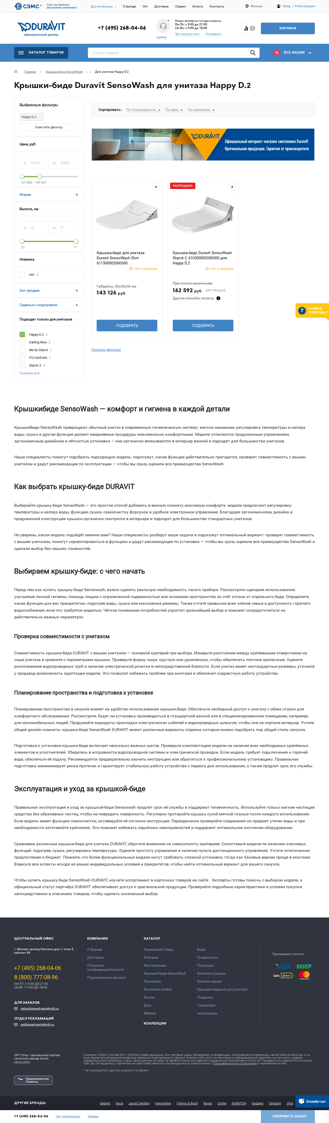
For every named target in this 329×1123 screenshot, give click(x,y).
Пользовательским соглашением (235, 1063)
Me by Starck (38, 350)
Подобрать (127, 325)
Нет (32, 275)
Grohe (221, 1103)
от (25, 163)
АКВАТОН (239, 1103)
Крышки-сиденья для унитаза (222, 989)
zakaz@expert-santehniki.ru (40, 1008)
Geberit (105, 1103)
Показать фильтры (106, 349)
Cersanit (275, 1103)
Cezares (257, 1103)
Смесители (206, 1005)
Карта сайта (22, 1062)
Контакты (217, 6)
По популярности (141, 110)
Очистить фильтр (48, 127)
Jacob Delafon (139, 1103)
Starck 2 (35, 365)
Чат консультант (187, 34)
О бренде (129, 6)
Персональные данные (106, 977)
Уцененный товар (158, 949)
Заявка (93, 1116)
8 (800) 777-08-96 (36, 977)
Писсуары (205, 965)
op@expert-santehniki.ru (37, 1024)
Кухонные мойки (158, 989)
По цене (171, 110)
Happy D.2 (36, 334)
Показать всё (30, 373)
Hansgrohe (163, 1103)
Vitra (289, 1103)
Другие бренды (102, 6)
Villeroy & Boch (187, 1103)
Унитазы (151, 957)
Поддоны (205, 997)
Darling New (38, 342)
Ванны (149, 997)
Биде (201, 949)
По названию (199, 110)
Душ (147, 1005)
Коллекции (155, 1023)
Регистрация (305, 6)
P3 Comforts (38, 358)
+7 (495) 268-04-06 (122, 28)
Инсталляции (155, 965)
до (54, 163)
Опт (145, 6)
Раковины (152, 981)
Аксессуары (207, 1013)
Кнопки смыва (209, 981)
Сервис (180, 6)
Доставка (161, 6)
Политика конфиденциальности (105, 967)
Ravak (207, 1103)
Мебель (150, 1013)
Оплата (197, 6)
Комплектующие (211, 973)
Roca (119, 1103)
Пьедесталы (207, 957)
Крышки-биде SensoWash (165, 973)
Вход (286, 6)
